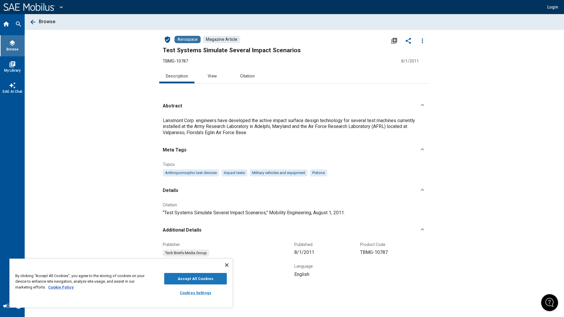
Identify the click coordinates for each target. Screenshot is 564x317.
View (212, 76)
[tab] (6, 24)
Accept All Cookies (195, 278)
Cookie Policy (61, 287)
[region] (121, 283)
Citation (247, 76)
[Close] (227, 265)
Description (177, 76)
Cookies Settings (195, 293)
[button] (294, 106)
